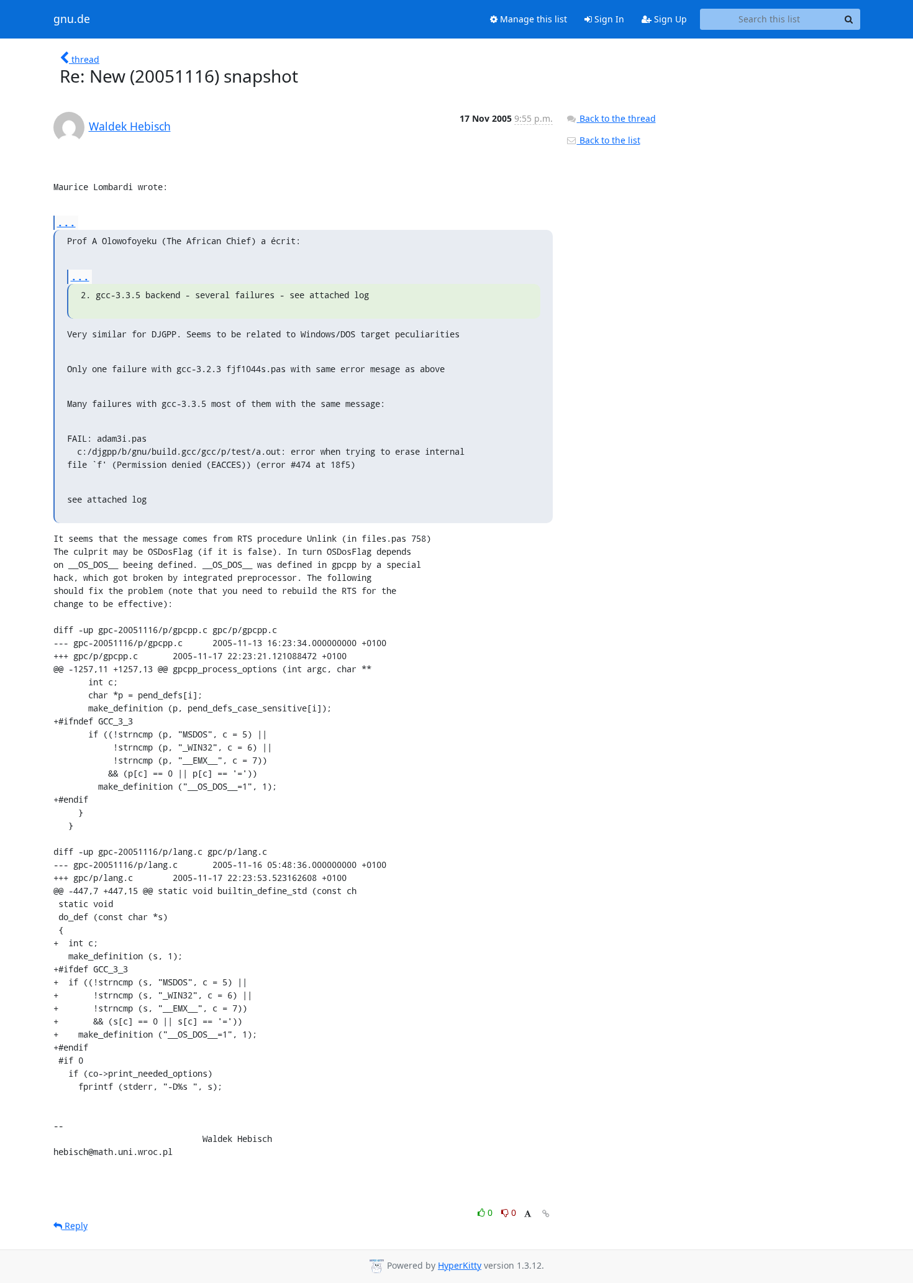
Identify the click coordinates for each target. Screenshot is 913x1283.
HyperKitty (459, 1265)
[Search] (849, 19)
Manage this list (532, 19)
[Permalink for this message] (546, 1213)
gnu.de (71, 19)
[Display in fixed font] (527, 1214)
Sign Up (669, 19)
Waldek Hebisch (130, 126)
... (66, 222)
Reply (75, 1225)
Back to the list (608, 140)
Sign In (608, 19)
